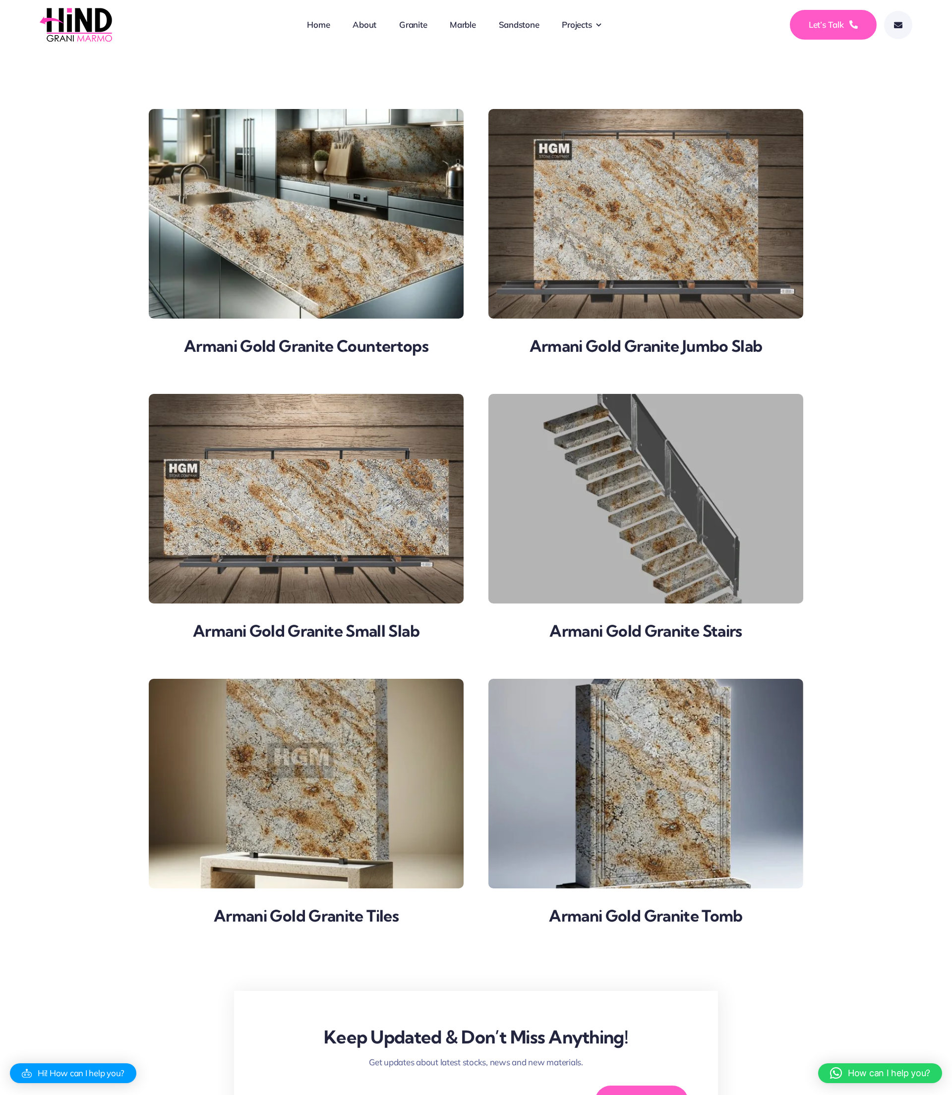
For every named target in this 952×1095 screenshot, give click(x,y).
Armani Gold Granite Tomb (646, 916)
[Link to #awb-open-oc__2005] (898, 25)
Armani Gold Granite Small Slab (306, 631)
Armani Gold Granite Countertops (306, 346)
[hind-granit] (77, 12)
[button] (73, 1073)
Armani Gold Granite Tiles (306, 916)
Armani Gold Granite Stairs (645, 631)
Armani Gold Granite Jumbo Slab (646, 346)
